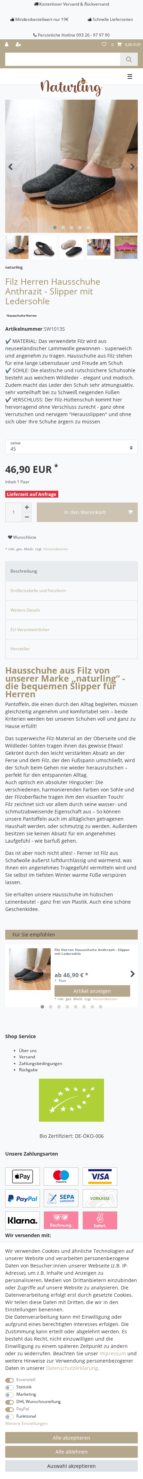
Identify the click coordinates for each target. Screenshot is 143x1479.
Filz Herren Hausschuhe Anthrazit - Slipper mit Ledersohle (92, 952)
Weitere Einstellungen (26, 1423)
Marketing (26, 1394)
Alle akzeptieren (71, 1437)
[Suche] (129, 59)
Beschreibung (23, 571)
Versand (27, 1057)
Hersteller (20, 649)
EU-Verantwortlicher (30, 630)
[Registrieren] (19, 44)
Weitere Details (25, 610)
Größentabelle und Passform (38, 590)
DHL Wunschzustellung (38, 1401)
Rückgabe (28, 1070)
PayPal (22, 1409)
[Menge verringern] (27, 517)
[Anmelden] (7, 44)
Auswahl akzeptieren (71, 1466)
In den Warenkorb (85, 512)
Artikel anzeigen (92, 991)
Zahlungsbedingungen (40, 1063)
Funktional (26, 1416)
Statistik (24, 1387)
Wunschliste (24, 537)
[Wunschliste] (104, 44)
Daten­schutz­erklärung (72, 1368)
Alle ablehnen (72, 1451)
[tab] (71, 571)
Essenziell (25, 1379)
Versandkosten (55, 549)
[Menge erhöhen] (27, 507)
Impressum (113, 1353)
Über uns (28, 1050)
